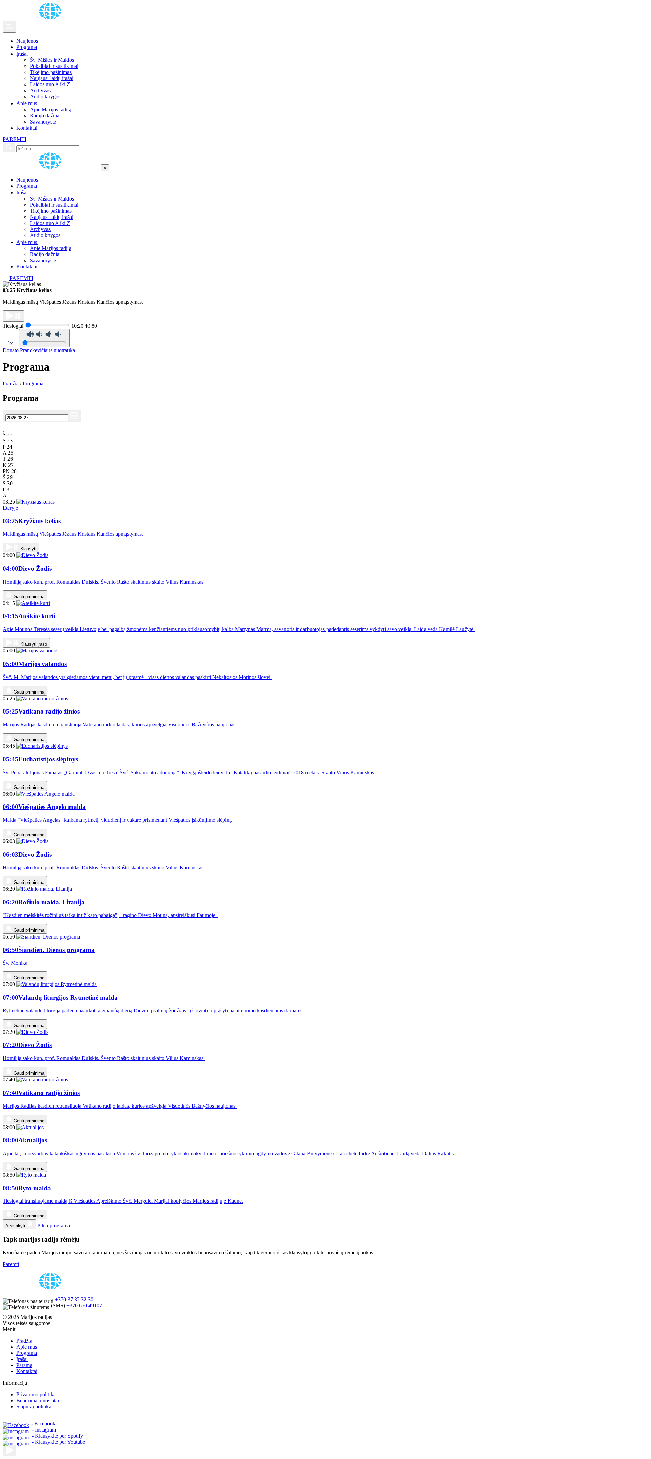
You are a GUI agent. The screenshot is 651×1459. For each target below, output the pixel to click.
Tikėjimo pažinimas (51, 72)
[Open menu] (9, 27)
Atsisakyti (15, 1225)
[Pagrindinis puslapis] (51, 18)
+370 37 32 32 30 (74, 1299)
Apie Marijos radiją (50, 109)
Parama (24, 1365)
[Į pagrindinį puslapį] (52, 167)
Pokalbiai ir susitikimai (54, 66)
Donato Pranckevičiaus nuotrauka (39, 350)
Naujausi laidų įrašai (51, 78)
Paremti (11, 1264)
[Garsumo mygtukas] (44, 338)
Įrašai (22, 54)
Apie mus (27, 103)
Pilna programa (53, 1225)
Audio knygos (45, 96)
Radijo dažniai (45, 115)
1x (10, 343)
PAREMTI (14, 139)
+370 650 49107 (84, 1305)
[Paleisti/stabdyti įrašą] (13, 316)
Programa (26, 47)
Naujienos (27, 41)
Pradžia (11, 383)
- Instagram (43, 1430)
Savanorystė (43, 122)
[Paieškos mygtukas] (9, 147)
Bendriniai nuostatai (37, 1400)
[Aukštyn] (9, 1450)
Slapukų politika (33, 1406)
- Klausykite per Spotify (57, 1436)
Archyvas (40, 90)
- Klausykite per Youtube (58, 1442)
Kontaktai (26, 128)
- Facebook (42, 1423)
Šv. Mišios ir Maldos (52, 60)
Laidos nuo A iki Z (50, 84)
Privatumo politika (36, 1394)
